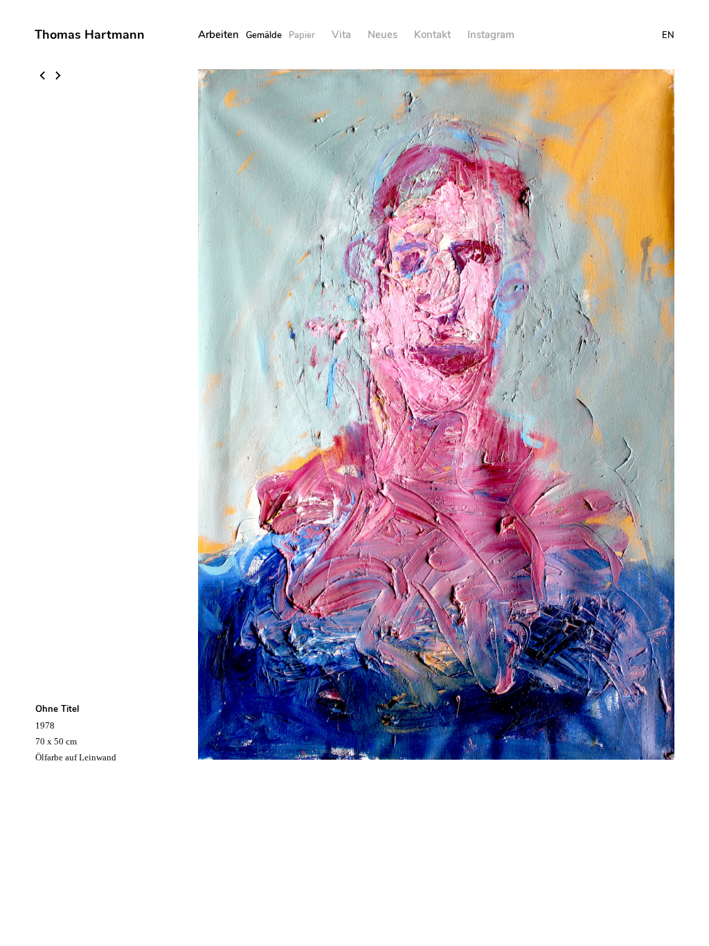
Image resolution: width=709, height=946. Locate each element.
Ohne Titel (57, 709)
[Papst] (58, 77)
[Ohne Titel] (43, 77)
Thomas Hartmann (90, 34)
